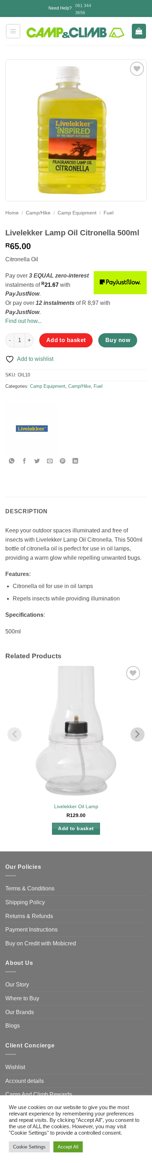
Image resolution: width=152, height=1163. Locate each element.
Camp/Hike (38, 213)
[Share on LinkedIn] (75, 461)
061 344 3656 (83, 9)
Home (12, 213)
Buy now (117, 340)
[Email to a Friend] (50, 461)
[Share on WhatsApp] (12, 461)
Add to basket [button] (76, 828)
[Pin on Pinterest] (63, 461)
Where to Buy (22, 998)
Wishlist (15, 1067)
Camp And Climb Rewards (38, 1094)
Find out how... (23, 321)
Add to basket (66, 340)
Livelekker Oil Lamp (76, 806)
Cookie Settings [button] (29, 1147)
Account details (24, 1081)
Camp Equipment (77, 213)
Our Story (17, 985)
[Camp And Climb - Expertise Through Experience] (76, 33)
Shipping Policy (25, 902)
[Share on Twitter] (37, 461)
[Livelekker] (31, 428)
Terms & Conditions (29, 888)
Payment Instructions (31, 930)
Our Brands (19, 1012)
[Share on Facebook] (24, 461)
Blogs (12, 1026)
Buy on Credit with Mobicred (40, 943)
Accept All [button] (68, 1147)
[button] (13, 31)
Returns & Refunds (29, 916)
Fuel (108, 213)
